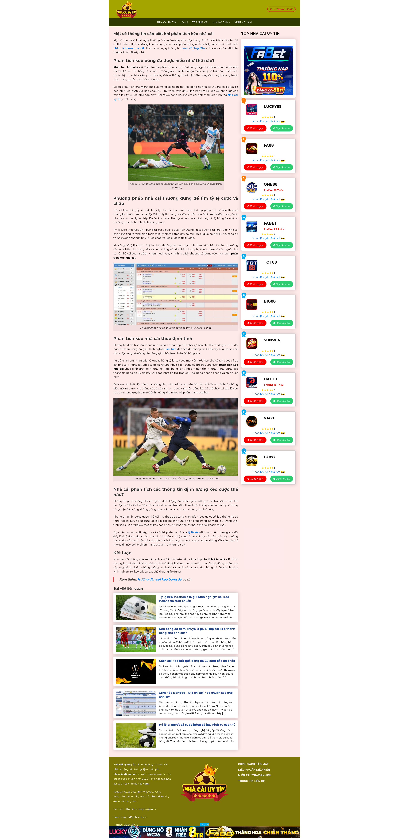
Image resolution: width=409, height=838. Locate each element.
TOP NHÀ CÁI (200, 22)
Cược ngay (256, 128)
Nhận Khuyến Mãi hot (266, 121)
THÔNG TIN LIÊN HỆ (251, 781)
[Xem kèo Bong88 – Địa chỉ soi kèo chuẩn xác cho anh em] (136, 703)
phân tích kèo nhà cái (128, 48)
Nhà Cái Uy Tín (166, 22)
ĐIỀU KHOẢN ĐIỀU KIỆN (254, 769)
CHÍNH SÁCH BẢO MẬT (253, 764)
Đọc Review (283, 128)
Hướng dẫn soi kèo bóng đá (159, 579)
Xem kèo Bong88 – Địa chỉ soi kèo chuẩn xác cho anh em (196, 695)
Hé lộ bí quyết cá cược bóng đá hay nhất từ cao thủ (197, 725)
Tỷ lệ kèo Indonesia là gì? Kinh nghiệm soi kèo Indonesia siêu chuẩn (194, 599)
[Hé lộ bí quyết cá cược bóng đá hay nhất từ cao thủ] (136, 735)
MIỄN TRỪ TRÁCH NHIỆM (254, 775)
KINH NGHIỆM (243, 22)
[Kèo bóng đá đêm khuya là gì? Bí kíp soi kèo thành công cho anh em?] (136, 639)
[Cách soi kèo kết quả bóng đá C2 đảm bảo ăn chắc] (136, 671)
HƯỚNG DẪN (220, 22)
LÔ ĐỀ (184, 22)
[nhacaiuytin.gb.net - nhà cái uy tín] (141, 9)
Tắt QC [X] (205, 824)
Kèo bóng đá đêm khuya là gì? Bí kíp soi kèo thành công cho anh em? (197, 631)
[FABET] (268, 68)
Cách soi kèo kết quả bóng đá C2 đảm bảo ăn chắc (197, 661)
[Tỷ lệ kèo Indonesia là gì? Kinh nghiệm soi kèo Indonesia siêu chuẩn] (136, 607)
